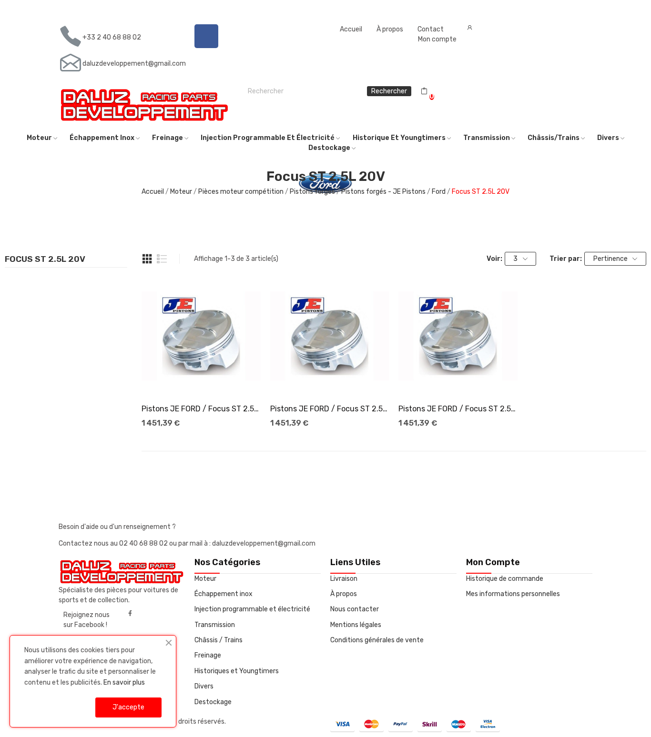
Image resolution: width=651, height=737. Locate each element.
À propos (389, 29)
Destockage (213, 702)
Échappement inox (223, 594)
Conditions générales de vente (377, 640)
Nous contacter (354, 609)
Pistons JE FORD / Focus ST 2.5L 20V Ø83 (201, 408)
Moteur (205, 579)
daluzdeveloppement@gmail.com (134, 64)
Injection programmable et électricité (252, 609)
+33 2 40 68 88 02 (111, 37)
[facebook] (130, 613)
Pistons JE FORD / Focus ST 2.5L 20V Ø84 (458, 408)
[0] (424, 91)
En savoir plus (124, 682)
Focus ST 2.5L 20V (45, 259)
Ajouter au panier (201, 378)
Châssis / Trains (218, 640)
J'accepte (128, 707)
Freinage (207, 655)
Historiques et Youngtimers (236, 671)
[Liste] (162, 259)
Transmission (214, 625)
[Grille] (147, 259)
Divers (204, 686)
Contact (430, 29)
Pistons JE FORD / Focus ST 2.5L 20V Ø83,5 (329, 408)
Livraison (343, 579)
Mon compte (437, 39)
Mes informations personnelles (513, 594)
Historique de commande (504, 579)
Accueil (351, 29)
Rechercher (389, 91)
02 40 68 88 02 (144, 543)
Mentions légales (355, 625)
